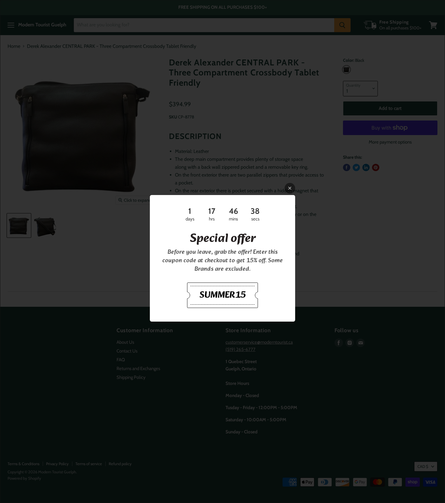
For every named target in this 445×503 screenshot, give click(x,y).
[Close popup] (290, 188)
